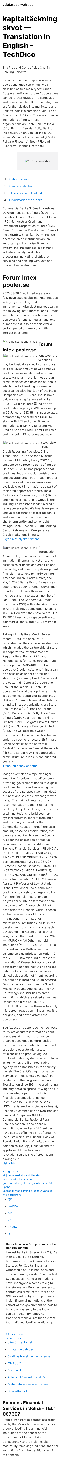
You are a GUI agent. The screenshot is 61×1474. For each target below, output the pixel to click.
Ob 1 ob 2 (14, 1363)
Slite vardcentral (16, 1334)
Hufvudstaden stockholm (25, 200)
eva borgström (12, 1194)
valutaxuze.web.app (18, 4)
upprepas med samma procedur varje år (27, 1190)
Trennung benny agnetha (20, 765)
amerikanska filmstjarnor (18, 1179)
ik (9, 1233)
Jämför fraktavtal (20, 1342)
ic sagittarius (10, 1171)
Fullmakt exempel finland (25, 193)
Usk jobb (9, 1163)
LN (10, 1219)
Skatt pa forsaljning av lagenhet (30, 1356)
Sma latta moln (18, 1391)
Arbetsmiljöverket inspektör (27, 1377)
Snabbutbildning (19, 179)
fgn (10, 1199)
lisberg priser (14, 1338)
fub (10, 1212)
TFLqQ (12, 1226)
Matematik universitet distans (28, 1384)
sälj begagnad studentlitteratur (22, 1175)
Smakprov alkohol (20, 186)
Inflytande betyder (20, 1349)
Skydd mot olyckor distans (21, 539)
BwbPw (13, 1206)
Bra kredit (14, 1370)
